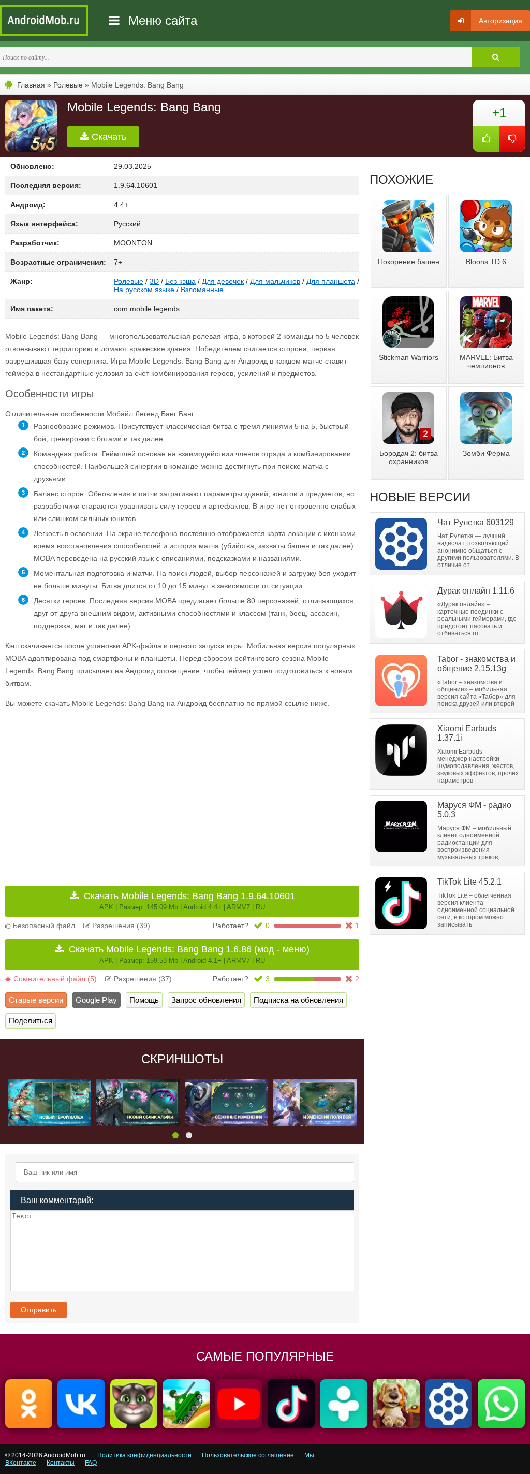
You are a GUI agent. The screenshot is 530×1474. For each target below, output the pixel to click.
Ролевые (68, 85)
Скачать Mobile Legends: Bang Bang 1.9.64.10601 (189, 901)
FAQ (91, 1462)
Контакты (61, 1462)
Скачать (107, 137)
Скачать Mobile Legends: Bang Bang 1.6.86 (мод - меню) (189, 954)
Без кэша (180, 281)
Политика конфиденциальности (144, 1455)
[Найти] (496, 57)
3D (154, 281)
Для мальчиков (275, 281)
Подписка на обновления (298, 999)
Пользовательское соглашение (248, 1455)
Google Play (96, 999)
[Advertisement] (94, 789)
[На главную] (44, 20)
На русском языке (144, 289)
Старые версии (36, 999)
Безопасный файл (44, 925)
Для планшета (330, 281)
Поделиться (30, 1020)
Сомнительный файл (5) (55, 979)
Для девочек (223, 281)
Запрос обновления (206, 999)
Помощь (144, 999)
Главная (31, 85)
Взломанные (202, 289)
